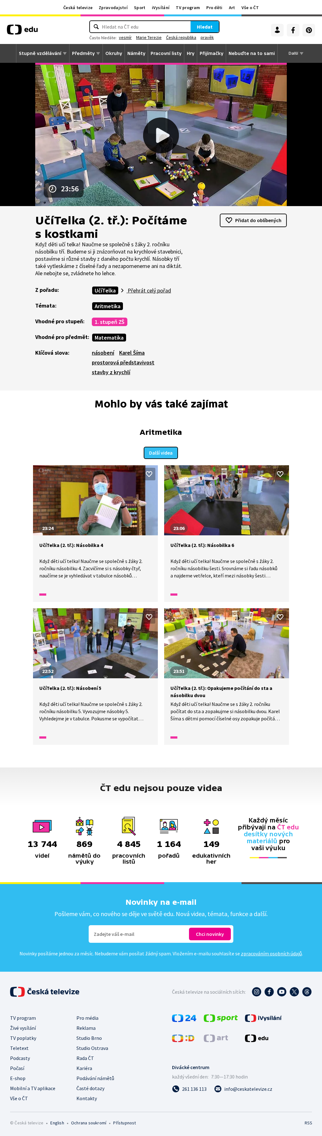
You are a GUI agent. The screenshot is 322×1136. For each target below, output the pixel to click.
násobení (103, 352)
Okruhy (113, 53)
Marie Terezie (149, 37)
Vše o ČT (250, 7)
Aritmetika (107, 306)
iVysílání (161, 7)
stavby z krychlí (111, 372)
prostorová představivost (123, 362)
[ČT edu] (22, 31)
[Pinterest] (309, 30)
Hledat (205, 27)
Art (232, 7)
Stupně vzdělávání (40, 53)
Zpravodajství (113, 7)
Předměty (83, 53)
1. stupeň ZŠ (110, 321)
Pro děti (214, 7)
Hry (190, 53)
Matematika (109, 337)
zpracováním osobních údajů (271, 953)
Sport (140, 7)
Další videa (161, 453)
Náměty (136, 53)
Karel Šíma (132, 352)
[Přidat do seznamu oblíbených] (149, 474)
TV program (188, 7)
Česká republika (181, 37)
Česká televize (77, 7)
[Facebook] (293, 30)
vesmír (125, 37)
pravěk (207, 37)
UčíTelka (105, 290)
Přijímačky (211, 53)
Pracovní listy (166, 53)
